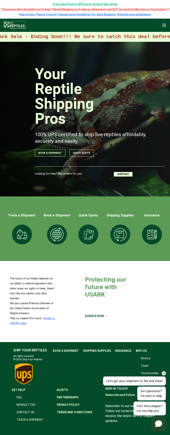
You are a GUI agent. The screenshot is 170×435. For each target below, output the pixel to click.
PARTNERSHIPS (67, 397)
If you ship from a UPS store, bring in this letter (85, 4)
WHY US (141, 350)
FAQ (19, 397)
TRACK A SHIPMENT (30, 419)
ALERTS (62, 390)
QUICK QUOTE (81, 152)
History (145, 358)
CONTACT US (25, 412)
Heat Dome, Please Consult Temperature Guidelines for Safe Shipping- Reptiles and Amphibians (85, 14)
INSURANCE (123, 350)
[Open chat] (158, 423)
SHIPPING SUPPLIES (97, 350)
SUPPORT (123, 174)
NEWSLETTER (26, 404)
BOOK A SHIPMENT (50, 152)
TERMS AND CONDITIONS (74, 412)
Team (145, 365)
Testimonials (149, 373)
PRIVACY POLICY (68, 404)
